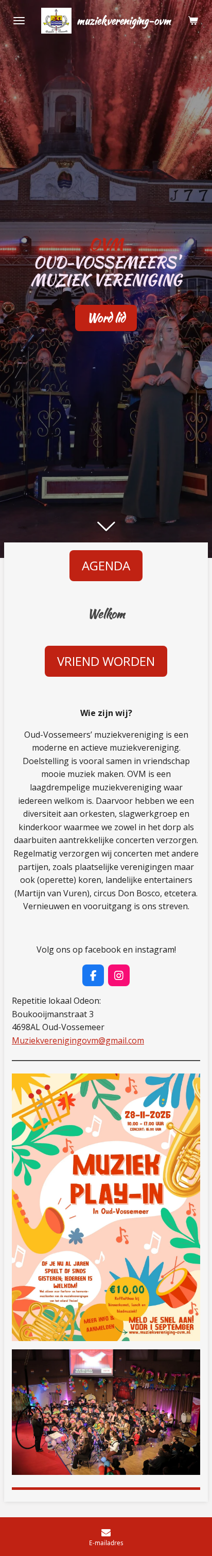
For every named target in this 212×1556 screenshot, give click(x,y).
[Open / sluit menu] (19, 21)
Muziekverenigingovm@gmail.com (78, 1040)
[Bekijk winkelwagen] (193, 21)
